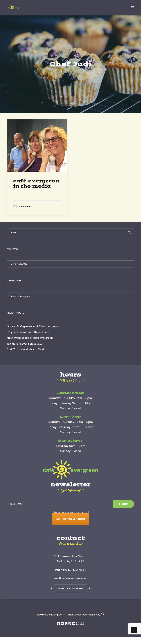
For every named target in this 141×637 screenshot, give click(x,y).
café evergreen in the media (36, 183)
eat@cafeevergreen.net (70, 578)
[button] (132, 7)
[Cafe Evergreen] (14, 7)
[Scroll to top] (134, 629)
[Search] (70, 232)
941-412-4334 (75, 570)
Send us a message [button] (70, 588)
